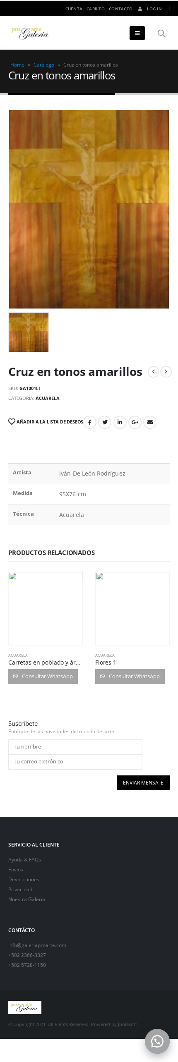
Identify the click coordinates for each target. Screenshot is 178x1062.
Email (149, 422)
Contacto (120, 9)
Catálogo (44, 64)
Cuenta (74, 9)
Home (17, 64)
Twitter (104, 422)
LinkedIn (120, 422)
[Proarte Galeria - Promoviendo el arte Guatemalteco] (31, 33)
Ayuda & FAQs (24, 859)
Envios (15, 869)
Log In (154, 9)
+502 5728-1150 (27, 965)
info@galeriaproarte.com (37, 945)
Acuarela (48, 398)
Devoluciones (23, 879)
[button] (157, 1041)
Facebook (89, 422)
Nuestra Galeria (26, 899)
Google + (135, 422)
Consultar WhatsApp (47, 676)
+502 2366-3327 (27, 955)
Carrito (96, 9)
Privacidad (20, 889)
